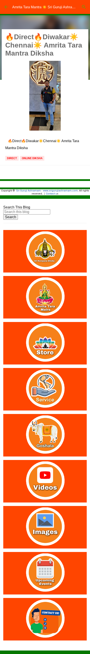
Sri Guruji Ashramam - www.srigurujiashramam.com (47, 190)
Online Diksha (32, 158)
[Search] (84, 7)
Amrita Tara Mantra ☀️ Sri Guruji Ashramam (46, 7)
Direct (12, 158)
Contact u (51, 193)
